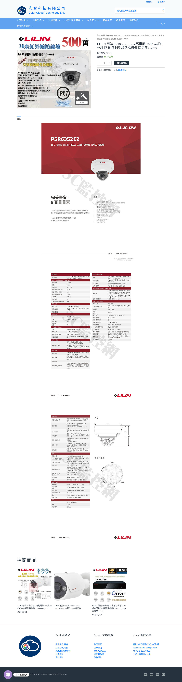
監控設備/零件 (61, 647)
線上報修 (120, 20)
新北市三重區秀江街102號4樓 (146, 644)
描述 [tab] (19, 118)
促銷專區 (59, 654)
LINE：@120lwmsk (141, 654)
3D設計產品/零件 (63, 651)
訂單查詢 (161, 1)
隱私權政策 (99, 654)
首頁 (99, 35)
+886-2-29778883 (141, 651)
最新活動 (59, 657)
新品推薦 (107, 20)
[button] (27, 20)
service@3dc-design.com (145, 647)
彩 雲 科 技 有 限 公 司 (47, 9)
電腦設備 (37, 20)
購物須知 (98, 657)
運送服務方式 (100, 651)
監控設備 (52, 20)
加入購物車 (122, 63)
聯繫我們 (134, 20)
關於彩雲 (21, 20)
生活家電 (91, 20)
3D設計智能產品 (72, 20)
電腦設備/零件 (61, 644)
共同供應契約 (23, 26)
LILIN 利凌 (115, 35)
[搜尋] (163, 10)
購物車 (149, 1)
